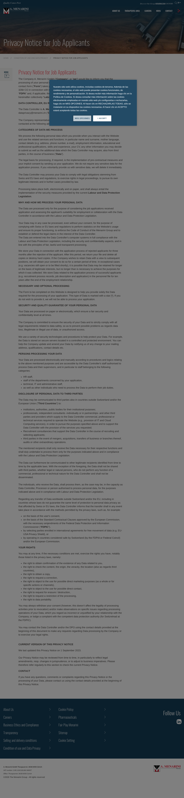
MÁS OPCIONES (82, 118)
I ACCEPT (102, 118)
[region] (93, 103)
